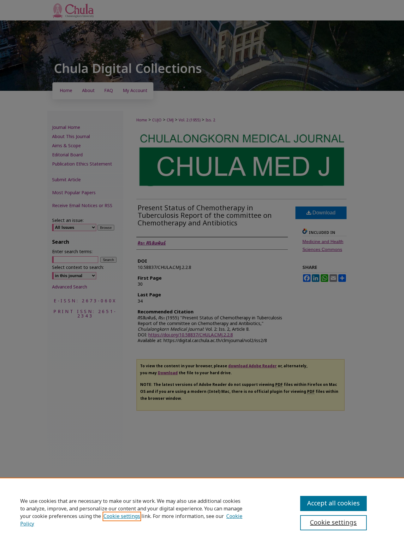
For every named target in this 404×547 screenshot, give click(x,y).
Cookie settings (122, 516)
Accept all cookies (333, 503)
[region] (202, 512)
